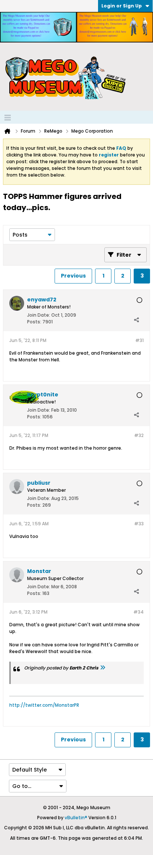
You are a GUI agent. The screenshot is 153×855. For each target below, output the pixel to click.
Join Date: (38, 315)
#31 (139, 340)
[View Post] (102, 668)
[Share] (136, 320)
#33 (139, 523)
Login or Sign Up (121, 6)
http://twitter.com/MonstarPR (44, 705)
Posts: (34, 322)
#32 (139, 435)
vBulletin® (76, 817)
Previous (73, 275)
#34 (138, 612)
